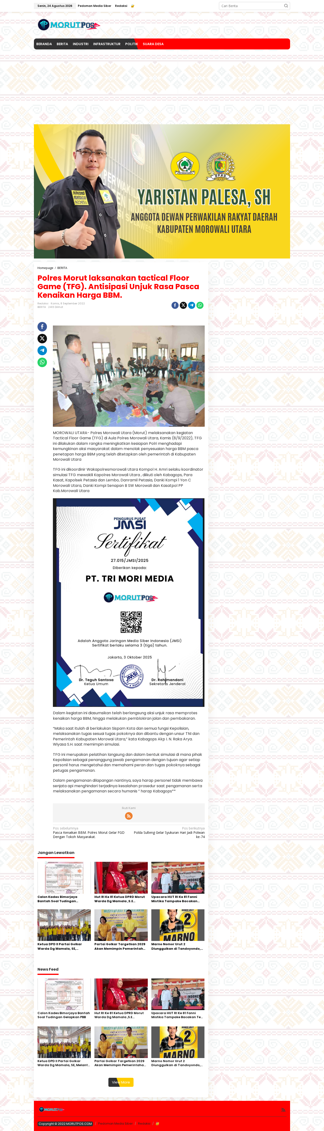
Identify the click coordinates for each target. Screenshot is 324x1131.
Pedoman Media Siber (115, 1123)
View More (121, 1082)
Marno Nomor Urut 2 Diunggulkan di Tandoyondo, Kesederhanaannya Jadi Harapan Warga (176, 946)
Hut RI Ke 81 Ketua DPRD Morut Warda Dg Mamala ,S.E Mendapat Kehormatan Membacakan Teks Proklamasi (120, 899)
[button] (286, 6)
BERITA (41, 307)
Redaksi (144, 1123)
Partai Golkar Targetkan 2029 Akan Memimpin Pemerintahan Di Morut (121, 946)
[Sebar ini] (175, 305)
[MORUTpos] (69, 25)
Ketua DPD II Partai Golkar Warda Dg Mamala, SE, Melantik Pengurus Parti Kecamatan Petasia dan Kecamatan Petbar (59, 946)
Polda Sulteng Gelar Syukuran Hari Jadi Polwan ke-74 (169, 832)
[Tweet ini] (183, 305)
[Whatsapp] (200, 305)
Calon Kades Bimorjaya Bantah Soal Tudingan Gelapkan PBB (57, 899)
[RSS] (129, 816)
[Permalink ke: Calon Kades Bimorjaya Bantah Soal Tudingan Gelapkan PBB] (64, 877)
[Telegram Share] (191, 305)
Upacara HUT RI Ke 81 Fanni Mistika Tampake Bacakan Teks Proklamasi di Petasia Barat (174, 899)
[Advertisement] (162, 85)
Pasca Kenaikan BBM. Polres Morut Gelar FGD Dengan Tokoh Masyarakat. (89, 832)
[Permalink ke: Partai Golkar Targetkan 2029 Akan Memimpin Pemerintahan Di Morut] (121, 925)
